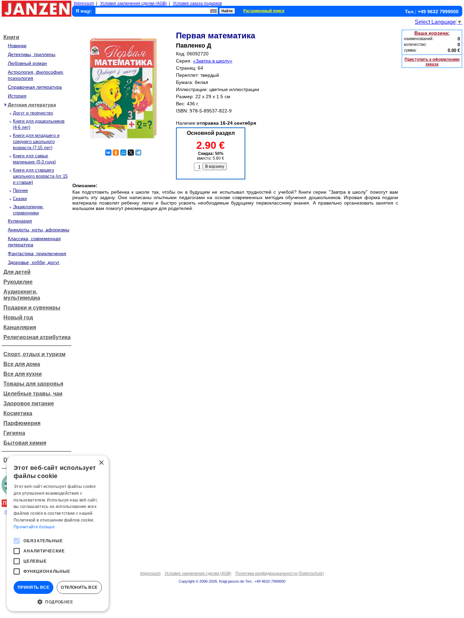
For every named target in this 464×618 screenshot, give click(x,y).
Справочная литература (35, 87)
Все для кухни (22, 374)
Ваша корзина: (432, 33)
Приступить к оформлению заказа (432, 62)
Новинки (17, 45)
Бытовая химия (24, 443)
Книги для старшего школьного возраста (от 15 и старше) (40, 176)
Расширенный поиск (263, 10)
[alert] (58, 533)
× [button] (101, 462)
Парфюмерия (21, 423)
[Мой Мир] (123, 152)
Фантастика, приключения (37, 253)
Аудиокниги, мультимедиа (21, 295)
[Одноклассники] (116, 152)
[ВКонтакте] (108, 152)
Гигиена (14, 433)
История (17, 96)
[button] (58, 601)
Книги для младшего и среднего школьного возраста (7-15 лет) (36, 141)
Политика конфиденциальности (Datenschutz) (279, 573)
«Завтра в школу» (212, 61)
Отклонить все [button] (79, 587)
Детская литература (32, 104)
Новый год (18, 317)
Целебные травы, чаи (33, 393)
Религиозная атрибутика (37, 337)
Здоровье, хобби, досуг (33, 262)
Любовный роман (27, 63)
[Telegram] (138, 152)
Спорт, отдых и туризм (34, 354)
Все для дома (21, 364)
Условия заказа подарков (197, 3)
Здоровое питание (28, 403)
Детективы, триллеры (31, 54)
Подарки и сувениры (31, 308)
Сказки (20, 198)
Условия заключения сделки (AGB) (133, 3)
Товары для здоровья (33, 384)
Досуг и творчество (33, 113)
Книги (11, 37)
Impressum (84, 3)
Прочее (20, 190)
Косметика (17, 413)
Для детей (17, 272)
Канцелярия (19, 327)
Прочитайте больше (34, 527)
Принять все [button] (33, 587)
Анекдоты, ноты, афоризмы (38, 229)
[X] (131, 152)
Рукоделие (18, 282)
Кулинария (20, 221)
